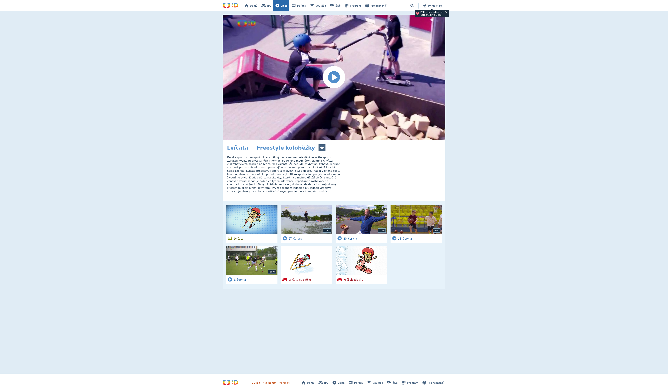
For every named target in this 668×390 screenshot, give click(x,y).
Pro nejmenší (378, 5)
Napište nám (269, 382)
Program (355, 5)
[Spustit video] (334, 77)
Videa (284, 5)
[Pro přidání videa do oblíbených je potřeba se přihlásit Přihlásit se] (322, 147)
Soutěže (321, 5)
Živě (337, 5)
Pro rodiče (284, 382)
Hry (269, 5)
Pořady (301, 5)
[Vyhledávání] (412, 5)
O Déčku (256, 382)
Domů (253, 5)
